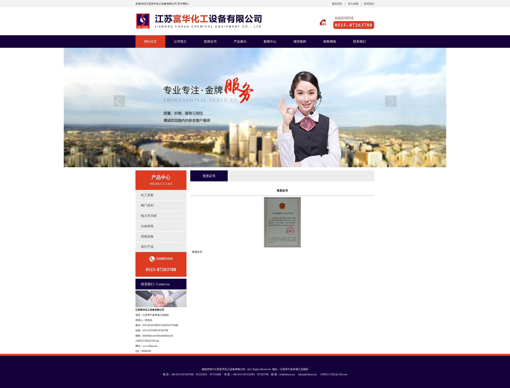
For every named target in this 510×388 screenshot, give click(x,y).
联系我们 (369, 3)
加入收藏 (353, 3)
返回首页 (337, 3)
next (390, 101)
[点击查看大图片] (282, 246)
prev (119, 101)
